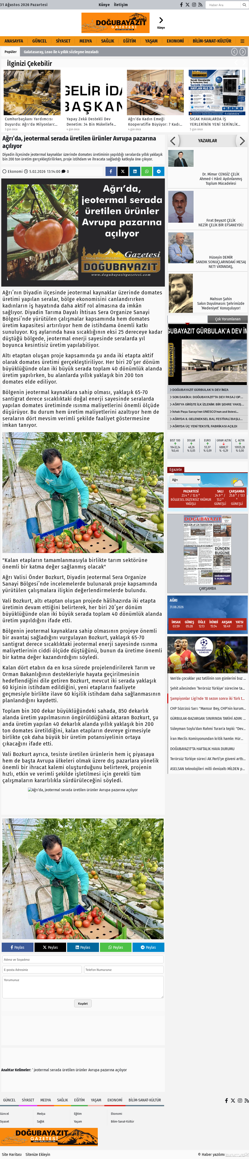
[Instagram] (194, 5)
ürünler (81, 1070)
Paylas (19, 947)
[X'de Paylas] (123, 171)
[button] (234, 52)
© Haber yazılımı (212, 1154)
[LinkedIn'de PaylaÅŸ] (135, 171)
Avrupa (93, 1070)
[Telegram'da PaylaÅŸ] (159, 171)
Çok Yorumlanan (227, 319)
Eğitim (129, 41)
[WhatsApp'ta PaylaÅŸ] (147, 171)
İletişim (121, 4)
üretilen (68, 1070)
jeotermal (41, 1070)
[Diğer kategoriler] (242, 41)
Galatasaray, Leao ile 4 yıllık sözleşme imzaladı (61, 52)
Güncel (39, 41)
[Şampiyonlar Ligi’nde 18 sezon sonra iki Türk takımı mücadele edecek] (207, 654)
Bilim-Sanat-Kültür (212, 41)
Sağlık (107, 41)
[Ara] (244, 5)
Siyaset (63, 41)
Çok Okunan (187, 319)
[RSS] (200, 5)
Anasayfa (14, 41)
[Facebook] (181, 5)
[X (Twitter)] (187, 5)
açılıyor (121, 1070)
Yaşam (151, 41)
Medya (86, 41)
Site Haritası (12, 1154)
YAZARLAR (207, 140)
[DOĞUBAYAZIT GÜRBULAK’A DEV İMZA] (207, 354)
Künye (104, 4)
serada (55, 1070)
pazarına (107, 1070)
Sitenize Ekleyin (38, 1154)
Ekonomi (175, 41)
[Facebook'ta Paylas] (111, 171)
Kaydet (83, 1003)
